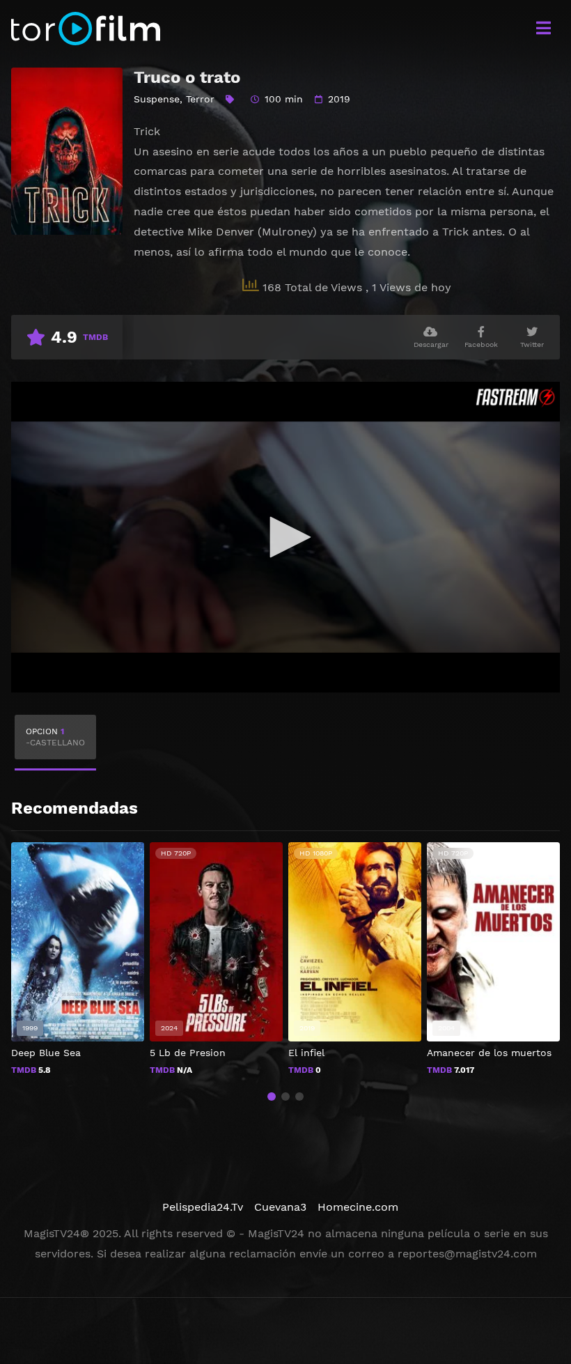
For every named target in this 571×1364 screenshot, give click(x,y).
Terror (200, 98)
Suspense (157, 98)
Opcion (55, 737)
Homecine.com (358, 1207)
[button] (271, 1096)
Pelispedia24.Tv (202, 1207)
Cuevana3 (280, 1207)
